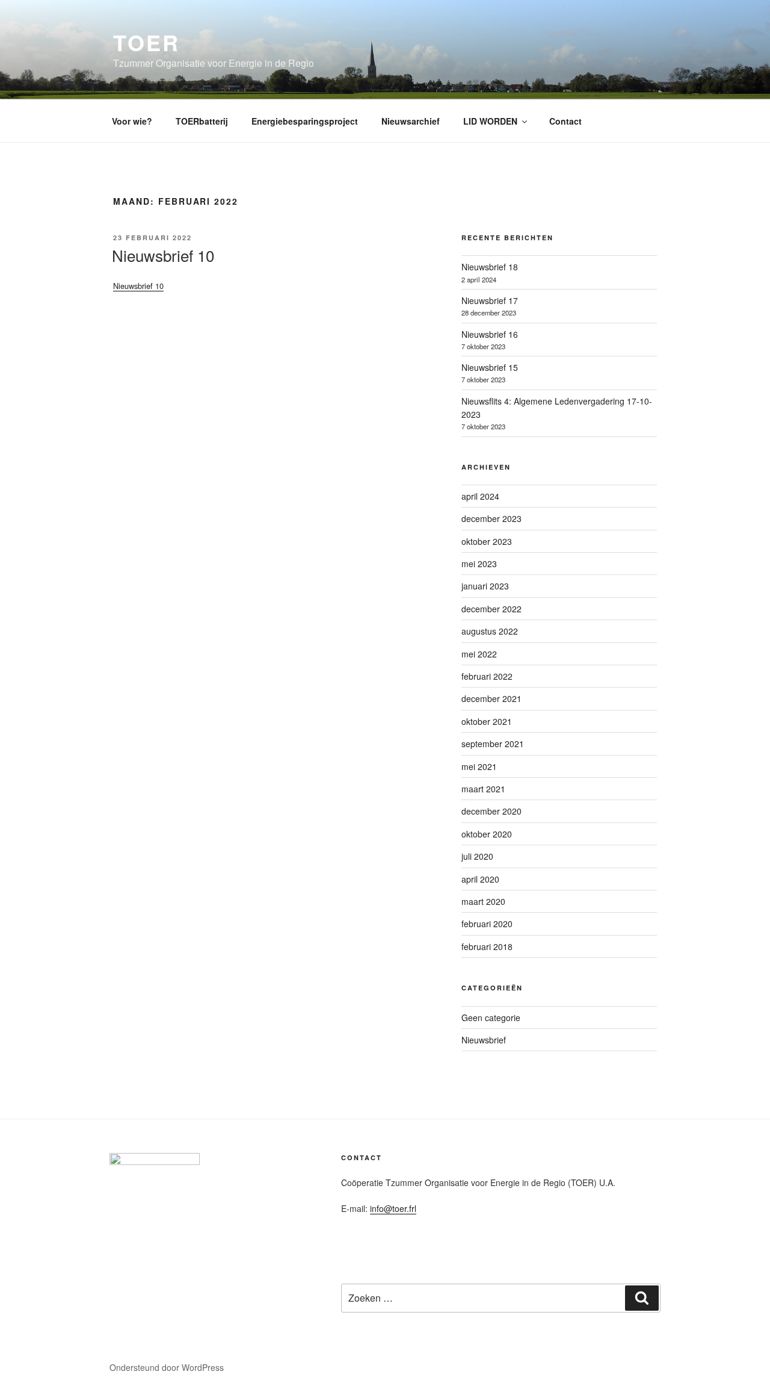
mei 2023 (479, 564)
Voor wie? (132, 121)
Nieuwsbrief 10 (163, 255)
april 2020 (480, 879)
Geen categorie (490, 1017)
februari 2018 (487, 946)
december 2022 (491, 609)
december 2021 (491, 698)
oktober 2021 (486, 721)
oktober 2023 (486, 541)
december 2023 (491, 518)
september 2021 (492, 744)
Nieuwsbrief (483, 1040)
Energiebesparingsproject (304, 121)
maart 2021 (483, 789)
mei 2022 (479, 654)
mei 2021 (479, 766)
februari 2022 (487, 676)
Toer (146, 42)
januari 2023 (485, 586)
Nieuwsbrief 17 (489, 300)
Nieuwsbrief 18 (489, 267)
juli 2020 (477, 856)
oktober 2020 (486, 834)
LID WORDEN (490, 121)
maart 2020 (483, 901)
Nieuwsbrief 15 (489, 367)
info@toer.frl (393, 1208)
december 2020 (491, 811)
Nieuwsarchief (410, 121)
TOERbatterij (202, 121)
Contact (565, 121)
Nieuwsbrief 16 (489, 334)
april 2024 (480, 496)
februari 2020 (487, 924)
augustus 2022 (489, 631)
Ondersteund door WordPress (166, 1367)
